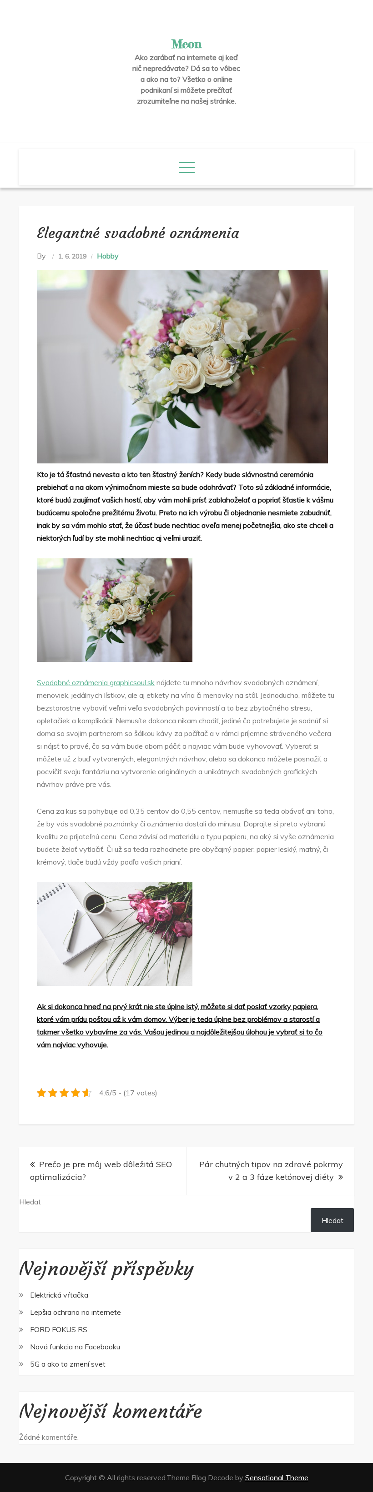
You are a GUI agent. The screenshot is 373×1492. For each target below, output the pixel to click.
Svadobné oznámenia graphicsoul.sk (96, 682)
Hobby (108, 255)
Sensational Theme (276, 1477)
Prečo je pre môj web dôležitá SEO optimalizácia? (101, 1170)
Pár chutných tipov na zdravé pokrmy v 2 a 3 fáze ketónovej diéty (271, 1170)
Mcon (186, 44)
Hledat (30, 1201)
